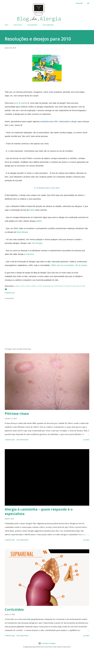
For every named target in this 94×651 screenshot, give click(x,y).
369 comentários (22, 440)
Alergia (16, 286)
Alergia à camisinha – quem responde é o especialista (39, 511)
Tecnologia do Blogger (48, 643)
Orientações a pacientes (63, 286)
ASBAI (31, 210)
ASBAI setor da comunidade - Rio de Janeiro (69, 265)
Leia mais (86, 440)
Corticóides (14, 609)
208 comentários (22, 636)
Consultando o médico (28, 286)
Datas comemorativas (45, 286)
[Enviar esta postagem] (6, 290)
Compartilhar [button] (10, 293)
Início (6, 25)
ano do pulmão (21, 103)
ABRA (39, 221)
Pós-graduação (32, 25)
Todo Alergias (36, 243)
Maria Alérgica (22, 232)
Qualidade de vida (78, 286)
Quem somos (18, 25)
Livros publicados (48, 25)
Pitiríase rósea (17, 413)
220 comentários (22, 540)
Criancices (30, 254)
